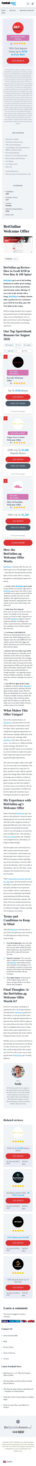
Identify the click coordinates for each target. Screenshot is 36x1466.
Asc (12, 351)
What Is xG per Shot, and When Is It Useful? (16, 1406)
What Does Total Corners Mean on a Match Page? (18, 1398)
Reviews (13, 10)
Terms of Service (9, 1353)
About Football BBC (10, 1336)
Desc (26, 351)
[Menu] (32, 4)
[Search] (28, 4)
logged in (16, 1314)
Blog (5, 1341)
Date (19, 346)
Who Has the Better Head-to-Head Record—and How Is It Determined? (18, 1390)
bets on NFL (10, 837)
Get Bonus (18, 60)
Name (28, 346)
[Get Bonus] (18, 362)
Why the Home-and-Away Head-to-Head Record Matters (17, 1382)
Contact (6, 1359)
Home (4, 10)
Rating (10, 346)
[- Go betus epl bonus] (18, 1321)
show (15, 259)
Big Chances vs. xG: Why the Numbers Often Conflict (17, 1374)
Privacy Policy (8, 1347)
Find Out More (20, 404)
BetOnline (8, 280)
